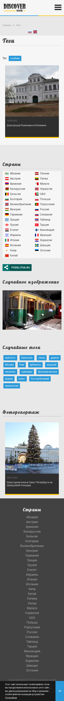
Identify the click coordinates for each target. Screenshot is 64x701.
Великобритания (20, 204)
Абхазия (15, 173)
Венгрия (15, 209)
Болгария (16, 199)
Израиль (15, 235)
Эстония (45, 250)
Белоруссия (17, 188)
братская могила (47, 371)
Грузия (14, 224)
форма (9, 378)
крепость (10, 357)
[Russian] (30, 32)
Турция (44, 224)
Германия (16, 214)
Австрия (15, 178)
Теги (18, 25)
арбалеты (35, 364)
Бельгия (15, 194)
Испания (15, 245)
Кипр (13, 250)
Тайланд (45, 219)
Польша (45, 199)
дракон (55, 357)
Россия (44, 209)
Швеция (45, 245)
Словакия (46, 214)
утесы (41, 357)
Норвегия (46, 188)
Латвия (44, 173)
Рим (21, 364)
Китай (14, 255)
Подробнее (11, 697)
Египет (14, 230)
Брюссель (27, 357)
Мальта (44, 183)
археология (11, 385)
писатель (10, 371)
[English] (35, 32)
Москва (9, 364)
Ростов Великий (40, 378)
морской (51, 364)
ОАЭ (42, 194)
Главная (7, 25)
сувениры (26, 371)
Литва (44, 178)
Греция (14, 219)
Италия (14, 240)
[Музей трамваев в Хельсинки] (32, 309)
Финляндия (47, 230)
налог (22, 378)
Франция (45, 235)
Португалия (47, 204)
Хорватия (46, 240)
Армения (15, 183)
